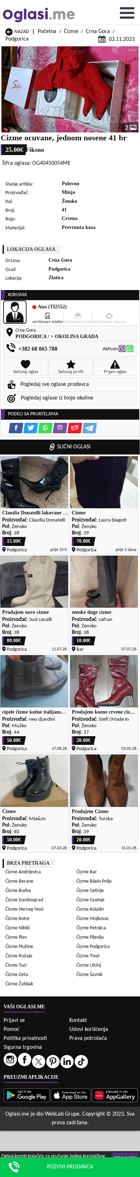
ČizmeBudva (18, 890)
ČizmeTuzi (16, 965)
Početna (47, 31)
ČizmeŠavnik (89, 974)
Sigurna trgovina (23, 1047)
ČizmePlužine (19, 946)
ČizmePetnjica (91, 928)
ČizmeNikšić (17, 928)
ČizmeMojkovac (92, 918)
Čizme (71, 31)
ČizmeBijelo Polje (94, 881)
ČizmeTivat (88, 956)
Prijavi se (14, 1020)
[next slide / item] (134, 89)
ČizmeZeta (16, 974)
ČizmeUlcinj (88, 965)
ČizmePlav (16, 937)
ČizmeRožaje (18, 956)
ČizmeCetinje (90, 890)
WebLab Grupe (62, 1114)
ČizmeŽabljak (19, 984)
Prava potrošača (88, 1038)
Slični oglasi (73, 447)
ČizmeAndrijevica (23, 872)
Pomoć (11, 1029)
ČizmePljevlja (90, 937)
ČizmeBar (86, 872)
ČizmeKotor (17, 918)
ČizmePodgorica (93, 946)
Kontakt (78, 1020)
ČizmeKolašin (90, 909)
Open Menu (127, 13)
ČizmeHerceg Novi (24, 909)
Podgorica (17, 39)
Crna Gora (98, 31)
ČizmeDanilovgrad (24, 900)
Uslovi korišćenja (88, 1029)
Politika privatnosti (25, 1038)
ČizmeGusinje (90, 900)
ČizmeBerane (19, 881)
